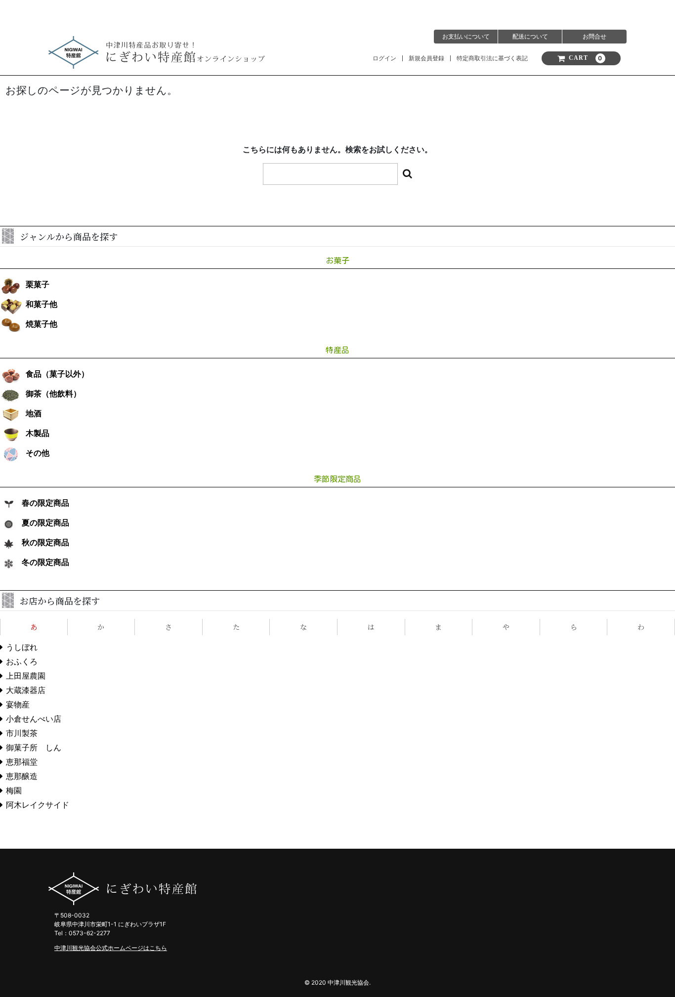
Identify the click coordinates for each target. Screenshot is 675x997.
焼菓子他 (41, 324)
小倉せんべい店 (33, 719)
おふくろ (22, 661)
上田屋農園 (25, 676)
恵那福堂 (22, 762)
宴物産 (18, 704)
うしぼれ (22, 647)
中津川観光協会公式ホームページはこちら (110, 948)
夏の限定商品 (45, 523)
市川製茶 (22, 733)
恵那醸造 (22, 776)
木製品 (37, 433)
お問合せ (594, 36)
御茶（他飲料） (53, 394)
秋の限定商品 (45, 542)
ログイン (384, 58)
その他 (37, 453)
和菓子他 (41, 304)
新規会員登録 (426, 58)
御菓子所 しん (33, 747)
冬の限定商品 (45, 562)
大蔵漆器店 (25, 690)
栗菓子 (37, 284)
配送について (530, 36)
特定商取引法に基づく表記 (492, 58)
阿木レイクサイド (37, 805)
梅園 (14, 790)
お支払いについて (466, 36)
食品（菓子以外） (57, 374)
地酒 (34, 413)
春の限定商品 (45, 503)
